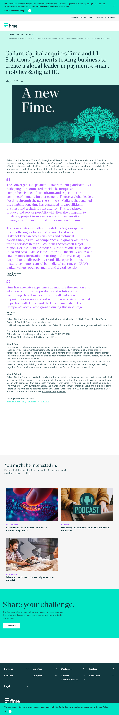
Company (74, 17)
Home (12, 34)
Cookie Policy (102, 707)
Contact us (12, 626)
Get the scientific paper (15, 10)
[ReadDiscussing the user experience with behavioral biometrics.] (87, 504)
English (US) (100, 17)
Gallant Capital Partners (18, 160)
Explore (20, 34)
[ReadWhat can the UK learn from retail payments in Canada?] (32, 554)
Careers (83, 17)
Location (91, 17)
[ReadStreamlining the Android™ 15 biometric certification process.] (32, 504)
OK (5, 711)
